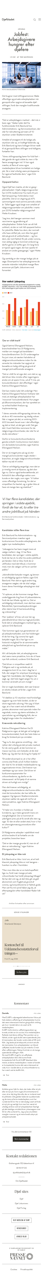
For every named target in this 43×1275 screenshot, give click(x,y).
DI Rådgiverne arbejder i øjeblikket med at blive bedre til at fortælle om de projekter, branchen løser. (20, 835)
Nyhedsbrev (21, 1228)
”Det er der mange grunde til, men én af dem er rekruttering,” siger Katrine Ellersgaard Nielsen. (20, 846)
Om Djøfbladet (22, 1181)
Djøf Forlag (21, 1208)
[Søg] (34, 19)
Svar (7, 1075)
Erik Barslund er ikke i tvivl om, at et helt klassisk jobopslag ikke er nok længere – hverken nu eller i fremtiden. (20, 862)
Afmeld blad (21, 1236)
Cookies (13, 1269)
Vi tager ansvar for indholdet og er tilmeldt (21, 1249)
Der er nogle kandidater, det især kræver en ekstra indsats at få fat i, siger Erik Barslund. (20, 690)
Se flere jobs (21, 972)
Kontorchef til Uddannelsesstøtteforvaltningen (21, 949)
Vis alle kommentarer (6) (21, 1132)
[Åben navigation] (39, 19)
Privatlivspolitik (26, 1269)
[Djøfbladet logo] (13, 19)
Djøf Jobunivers (21, 1203)
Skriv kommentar (22, 1139)
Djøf (21, 1199)
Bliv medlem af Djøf (21, 1220)
